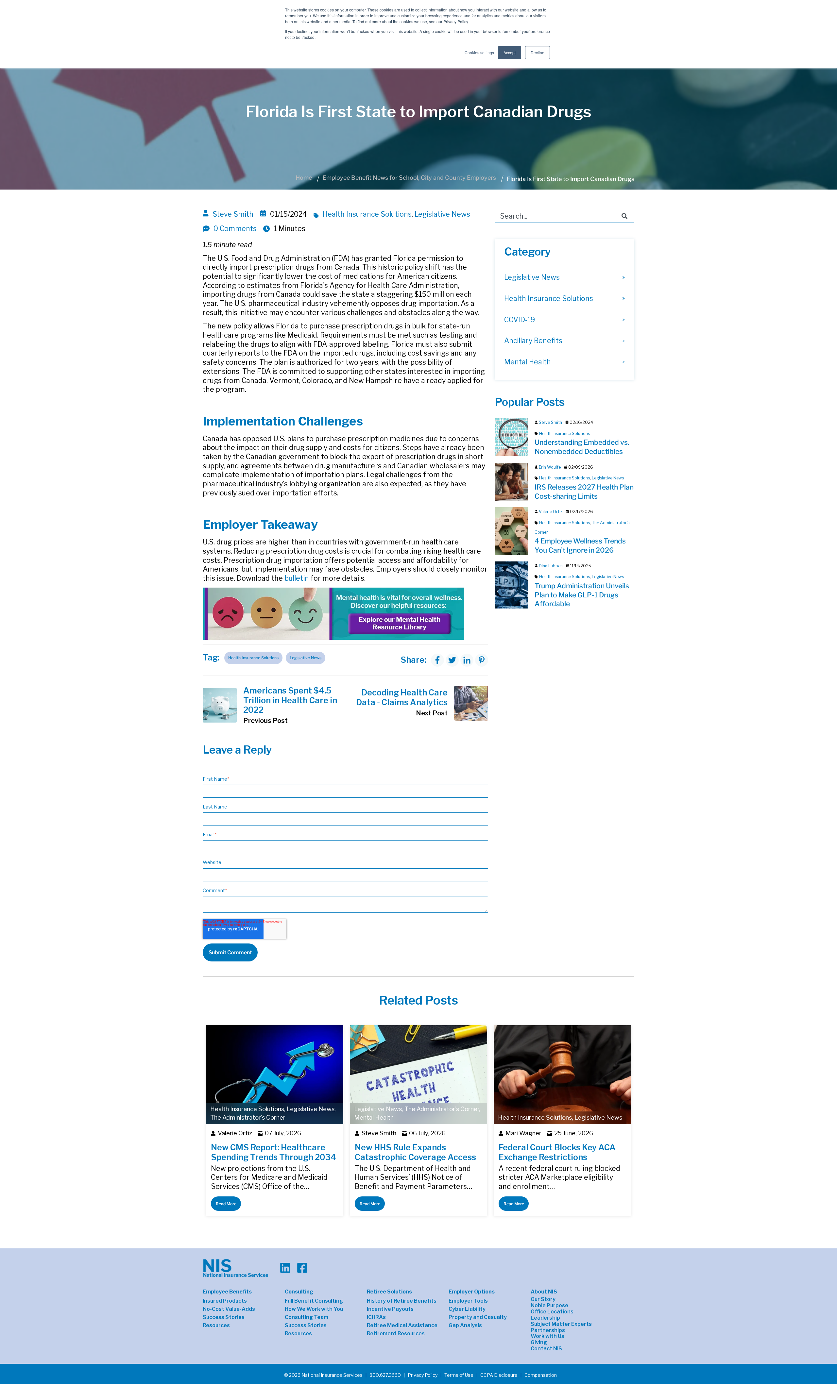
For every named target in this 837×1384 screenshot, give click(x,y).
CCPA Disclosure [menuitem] (499, 1375)
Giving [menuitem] (539, 1342)
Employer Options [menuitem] (472, 1292)
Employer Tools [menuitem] (468, 1301)
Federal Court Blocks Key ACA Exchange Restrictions (557, 1152)
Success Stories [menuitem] (224, 1317)
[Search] (624, 216)
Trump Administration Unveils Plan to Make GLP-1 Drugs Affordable (582, 595)
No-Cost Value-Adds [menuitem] (229, 1309)
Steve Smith (233, 214)
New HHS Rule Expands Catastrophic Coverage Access (415, 1152)
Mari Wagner (523, 1133)
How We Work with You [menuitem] (314, 1309)
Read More (226, 1203)
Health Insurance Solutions (367, 214)
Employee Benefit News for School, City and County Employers (409, 177)
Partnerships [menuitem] (548, 1330)
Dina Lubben (551, 565)
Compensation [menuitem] (540, 1375)
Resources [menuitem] (216, 1325)
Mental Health (527, 362)
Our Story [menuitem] (543, 1299)
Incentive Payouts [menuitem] (390, 1309)
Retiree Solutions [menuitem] (389, 1292)
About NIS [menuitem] (544, 1292)
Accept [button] (510, 52)
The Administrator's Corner (247, 1117)
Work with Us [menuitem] (547, 1336)
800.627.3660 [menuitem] (385, 1375)
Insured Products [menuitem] (225, 1301)
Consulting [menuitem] (299, 1292)
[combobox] (564, 216)
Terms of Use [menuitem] (458, 1375)
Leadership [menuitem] (545, 1318)
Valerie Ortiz (550, 511)
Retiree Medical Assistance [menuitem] (402, 1325)
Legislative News (442, 214)
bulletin (296, 578)
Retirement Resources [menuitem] (396, 1334)
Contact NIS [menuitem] (546, 1349)
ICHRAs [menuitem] (376, 1317)
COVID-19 (519, 320)
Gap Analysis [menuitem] (465, 1325)
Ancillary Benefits (533, 341)
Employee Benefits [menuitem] (227, 1292)
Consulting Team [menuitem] (306, 1317)
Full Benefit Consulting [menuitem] (314, 1301)
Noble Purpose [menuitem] (549, 1306)
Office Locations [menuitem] (552, 1312)
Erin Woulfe (550, 467)
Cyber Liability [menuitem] (467, 1309)
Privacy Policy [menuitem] (422, 1375)
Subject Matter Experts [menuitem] (561, 1324)
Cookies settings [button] (479, 52)
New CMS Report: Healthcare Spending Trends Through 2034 (273, 1152)
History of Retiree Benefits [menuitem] (401, 1301)
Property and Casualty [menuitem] (478, 1317)
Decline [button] (537, 52)
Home (304, 177)
